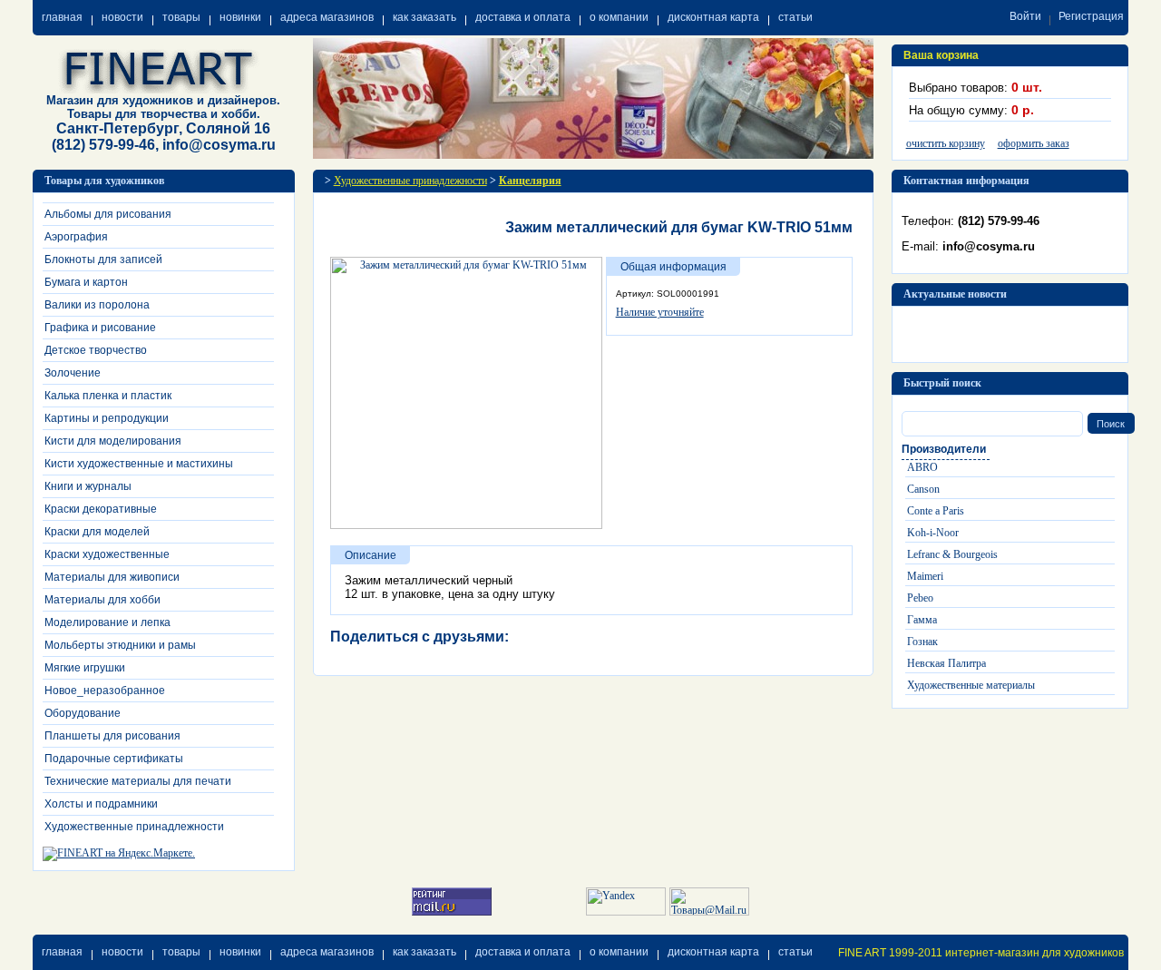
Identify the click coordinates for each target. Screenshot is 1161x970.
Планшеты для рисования (112, 736)
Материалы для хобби (102, 599)
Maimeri (925, 576)
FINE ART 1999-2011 (890, 952)
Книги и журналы (88, 486)
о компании (619, 17)
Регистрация (1091, 16)
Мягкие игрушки (84, 667)
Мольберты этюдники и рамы (120, 645)
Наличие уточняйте (660, 312)
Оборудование (82, 713)
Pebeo (920, 598)
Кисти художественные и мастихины (138, 463)
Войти (1025, 16)
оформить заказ (1033, 143)
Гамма (922, 619)
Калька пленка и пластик (107, 395)
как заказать (424, 17)
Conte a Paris (935, 511)
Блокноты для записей (103, 259)
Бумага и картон (86, 282)
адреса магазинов (327, 17)
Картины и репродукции (106, 418)
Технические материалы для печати (137, 781)
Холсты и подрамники (101, 804)
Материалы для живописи (112, 577)
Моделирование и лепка (107, 622)
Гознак (922, 641)
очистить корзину (945, 143)
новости (122, 17)
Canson (923, 489)
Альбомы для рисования (107, 214)
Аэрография (76, 236)
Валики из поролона (97, 305)
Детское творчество (95, 350)
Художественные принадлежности (134, 826)
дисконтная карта (713, 17)
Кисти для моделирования (112, 441)
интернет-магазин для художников (1034, 952)
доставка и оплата (523, 17)
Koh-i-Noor (933, 532)
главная (62, 17)
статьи (795, 17)
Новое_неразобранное (104, 690)
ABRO (922, 467)
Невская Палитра (946, 663)
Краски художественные (107, 554)
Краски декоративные (100, 509)
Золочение (72, 373)
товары (181, 17)
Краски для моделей (97, 531)
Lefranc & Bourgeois (952, 554)
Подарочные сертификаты (113, 758)
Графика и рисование (100, 327)
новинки (240, 17)
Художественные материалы (971, 685)
